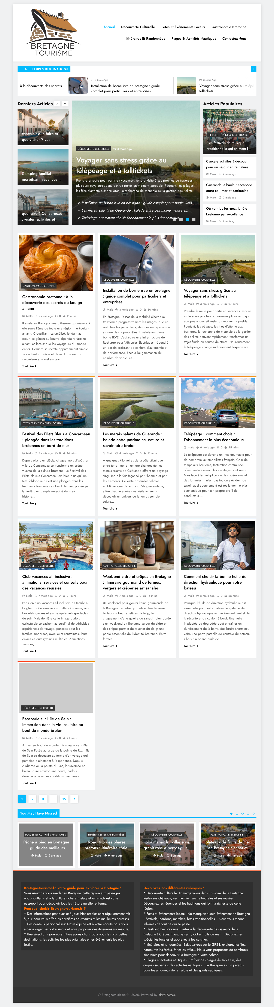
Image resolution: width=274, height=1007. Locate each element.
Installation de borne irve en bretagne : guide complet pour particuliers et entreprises (136, 296)
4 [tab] (194, 220)
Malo (213, 174)
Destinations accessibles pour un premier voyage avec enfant (43, 219)
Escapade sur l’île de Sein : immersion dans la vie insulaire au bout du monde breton (52, 724)
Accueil (109, 26)
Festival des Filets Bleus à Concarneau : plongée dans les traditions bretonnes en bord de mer (56, 439)
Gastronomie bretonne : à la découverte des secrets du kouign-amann (52, 302)
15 (64, 799)
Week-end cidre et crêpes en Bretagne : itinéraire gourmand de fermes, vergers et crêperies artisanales (137, 582)
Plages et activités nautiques (193, 38)
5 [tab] (254, 814)
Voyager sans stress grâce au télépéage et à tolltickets (210, 293)
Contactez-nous (234, 38)
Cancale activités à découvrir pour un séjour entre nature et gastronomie (229, 167)
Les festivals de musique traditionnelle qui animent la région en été (228, 148)
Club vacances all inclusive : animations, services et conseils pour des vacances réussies (55, 582)
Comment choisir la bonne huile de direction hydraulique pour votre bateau (215, 582)
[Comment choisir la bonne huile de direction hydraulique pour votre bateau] (218, 545)
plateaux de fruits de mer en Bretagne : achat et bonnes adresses (228, 848)
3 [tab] (188, 220)
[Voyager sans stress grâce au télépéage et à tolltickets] (165, 85)
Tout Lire (28, 366)
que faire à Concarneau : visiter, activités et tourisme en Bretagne (42, 179)
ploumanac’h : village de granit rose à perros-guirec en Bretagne (167, 848)
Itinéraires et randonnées (145, 38)
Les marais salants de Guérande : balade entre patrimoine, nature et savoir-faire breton (133, 439)
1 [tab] (175, 220)
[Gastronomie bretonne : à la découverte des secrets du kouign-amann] (56, 263)
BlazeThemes (166, 995)
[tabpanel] (136, 163)
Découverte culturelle (138, 26)
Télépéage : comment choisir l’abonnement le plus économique (214, 437)
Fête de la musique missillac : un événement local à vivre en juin (131, 210)
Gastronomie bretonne (228, 26)
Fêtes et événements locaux (183, 26)
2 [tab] (181, 220)
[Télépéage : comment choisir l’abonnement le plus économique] (218, 403)
